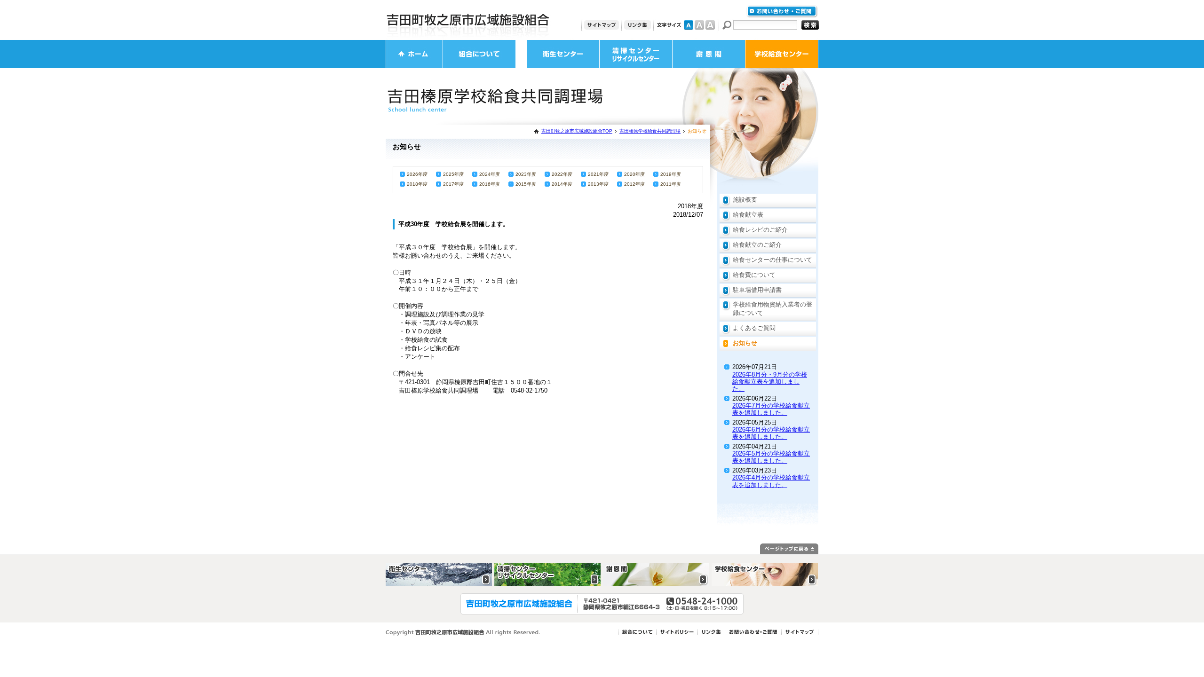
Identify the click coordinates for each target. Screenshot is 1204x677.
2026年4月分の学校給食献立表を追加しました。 (771, 481)
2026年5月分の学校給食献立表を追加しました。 (771, 457)
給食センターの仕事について (772, 259)
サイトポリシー (677, 632)
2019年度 (670, 174)
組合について (479, 54)
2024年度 (489, 174)
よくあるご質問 (754, 327)
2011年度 (670, 184)
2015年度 (525, 184)
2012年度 (634, 184)
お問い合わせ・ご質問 (782, 11)
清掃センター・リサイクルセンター (636, 54)
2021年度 (598, 174)
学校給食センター (781, 54)
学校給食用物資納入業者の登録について (772, 308)
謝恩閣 (709, 54)
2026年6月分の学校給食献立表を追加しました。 (771, 433)
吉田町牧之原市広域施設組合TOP (576, 131)
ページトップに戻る (789, 548)
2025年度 (453, 174)
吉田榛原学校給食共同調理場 (650, 131)
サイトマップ (601, 25)
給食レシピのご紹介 (760, 229)
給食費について (754, 274)
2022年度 (562, 174)
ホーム (414, 54)
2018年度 (417, 184)
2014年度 (562, 184)
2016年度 (489, 184)
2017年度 (453, 184)
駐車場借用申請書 (757, 289)
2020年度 (634, 174)
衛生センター (563, 54)
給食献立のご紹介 (757, 244)
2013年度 (598, 184)
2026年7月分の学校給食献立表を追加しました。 (771, 409)
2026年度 (417, 174)
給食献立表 (748, 214)
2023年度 (525, 174)
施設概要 (745, 199)
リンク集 (637, 25)
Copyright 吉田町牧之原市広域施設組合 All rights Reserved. (463, 633)
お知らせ (745, 342)
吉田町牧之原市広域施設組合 (468, 20)
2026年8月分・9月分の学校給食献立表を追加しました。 (769, 382)
